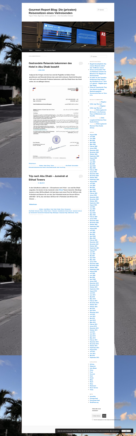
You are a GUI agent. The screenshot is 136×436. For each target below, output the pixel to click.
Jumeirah (75, 211)
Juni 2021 (92, 254)
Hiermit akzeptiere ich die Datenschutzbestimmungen (107, 419)
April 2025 (93, 166)
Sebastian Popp (63, 212)
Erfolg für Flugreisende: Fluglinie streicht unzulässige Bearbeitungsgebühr (98, 89)
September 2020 (94, 269)
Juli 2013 (92, 351)
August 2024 (93, 181)
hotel (58, 167)
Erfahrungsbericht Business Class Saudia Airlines (98, 120)
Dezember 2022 (94, 220)
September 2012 (94, 357)
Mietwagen (56, 212)
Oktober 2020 (93, 267)
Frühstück (54, 211)
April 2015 (93, 320)
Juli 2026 (92, 136)
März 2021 (93, 260)
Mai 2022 (92, 234)
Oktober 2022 (93, 224)
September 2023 (94, 203)
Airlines (41, 165)
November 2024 (94, 175)
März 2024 (93, 191)
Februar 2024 (93, 193)
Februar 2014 (93, 340)
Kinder (59, 209)
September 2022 (94, 226)
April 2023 (93, 213)
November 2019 (94, 285)
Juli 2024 (92, 183)
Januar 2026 (93, 148)
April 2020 (93, 279)
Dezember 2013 (94, 342)
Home (30, 50)
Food (52, 209)
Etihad (61, 190)
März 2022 (93, 238)
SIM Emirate (71, 212)
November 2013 (94, 344)
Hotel (45, 165)
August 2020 (93, 271)
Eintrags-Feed (94, 398)
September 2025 (94, 156)
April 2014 (93, 336)
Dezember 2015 (94, 312)
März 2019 (93, 299)
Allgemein (93, 366)
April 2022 (93, 236)
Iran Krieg (62, 167)
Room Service (94, 388)
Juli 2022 (92, 230)
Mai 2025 (92, 164)
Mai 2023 (92, 211)
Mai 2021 (92, 256)
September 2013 (94, 347)
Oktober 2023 (93, 201)
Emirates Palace (39, 211)
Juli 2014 (92, 332)
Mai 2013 (92, 355)
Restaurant (68, 209)
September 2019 (94, 289)
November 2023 (94, 199)
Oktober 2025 (93, 154)
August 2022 (93, 228)
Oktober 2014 (93, 330)
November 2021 (94, 244)
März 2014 (93, 338)
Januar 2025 (93, 172)
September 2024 (94, 179)
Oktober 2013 (93, 346)
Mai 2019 (92, 297)
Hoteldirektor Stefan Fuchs (65, 211)
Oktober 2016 (93, 306)
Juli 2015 (92, 314)
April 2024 (93, 189)
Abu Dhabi (68, 165)
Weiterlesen (33, 163)
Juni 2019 (92, 295)
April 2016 (93, 310)
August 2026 (93, 134)
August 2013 (93, 349)
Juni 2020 (92, 275)
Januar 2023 (93, 218)
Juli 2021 (92, 252)
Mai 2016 (92, 308)
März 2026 (93, 144)
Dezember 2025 (94, 150)
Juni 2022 (92, 232)
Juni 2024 (92, 185)
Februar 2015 (93, 324)
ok (126, 431)
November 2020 (94, 265)
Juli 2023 (92, 207)
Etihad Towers (47, 211)
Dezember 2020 (94, 263)
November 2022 (94, 222)
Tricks (52, 165)
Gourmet (92, 374)
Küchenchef (34, 212)
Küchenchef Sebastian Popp (45, 212)
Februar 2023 (93, 217)
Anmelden (93, 396)
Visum (76, 212)
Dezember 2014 (94, 328)
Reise (48, 165)
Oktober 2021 (93, 246)
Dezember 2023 (94, 197)
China (91, 370)
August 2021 (93, 250)
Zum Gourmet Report (50, 50)
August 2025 (93, 158)
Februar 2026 (93, 146)
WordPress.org (94, 402)
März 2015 (93, 322)
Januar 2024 (93, 195)
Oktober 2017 (93, 304)
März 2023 (93, 215)
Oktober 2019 (93, 287)
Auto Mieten (47, 209)
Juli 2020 (92, 273)
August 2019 (93, 291)
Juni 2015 (92, 316)
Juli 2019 (92, 293)
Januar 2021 (93, 262)
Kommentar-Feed (95, 400)
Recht (91, 382)
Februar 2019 (93, 301)
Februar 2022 (93, 240)
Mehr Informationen (114, 431)
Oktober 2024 (93, 177)
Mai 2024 (92, 187)
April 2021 (93, 258)
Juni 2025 (92, 162)
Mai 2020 (92, 277)
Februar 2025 (93, 170)
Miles (91, 380)
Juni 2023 (92, 209)
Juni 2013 (92, 353)
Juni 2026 (92, 138)
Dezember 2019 (94, 283)
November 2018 (94, 302)
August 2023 (93, 205)
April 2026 (93, 142)
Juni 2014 (92, 334)
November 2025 (94, 152)
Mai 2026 (92, 140)
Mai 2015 (92, 318)
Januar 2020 (93, 281)
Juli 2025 (92, 160)
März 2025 (93, 168)
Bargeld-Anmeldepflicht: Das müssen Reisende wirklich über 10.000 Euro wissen (98, 66)
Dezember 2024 (94, 174)
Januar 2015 (93, 326)
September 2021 (94, 248)
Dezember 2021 (94, 242)
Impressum (38, 50)
